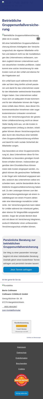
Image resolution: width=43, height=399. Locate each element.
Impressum (21, 347)
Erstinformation (21, 358)
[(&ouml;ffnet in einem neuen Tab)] (21, 380)
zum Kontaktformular (11, 310)
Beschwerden (21, 363)
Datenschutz (21, 353)
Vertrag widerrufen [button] (21, 393)
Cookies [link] (21, 369)
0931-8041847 (10, 307)
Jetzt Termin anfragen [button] (21, 269)
